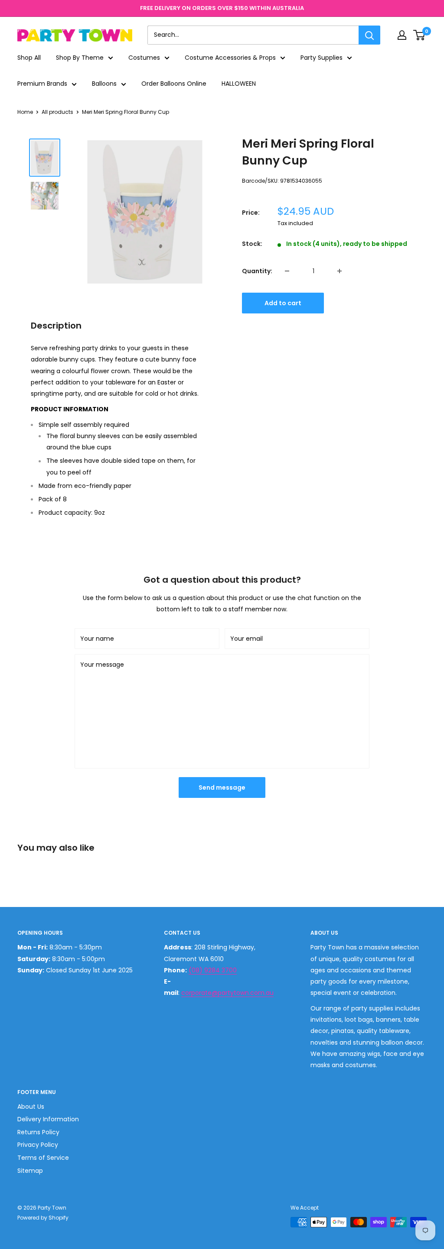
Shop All (29, 57)
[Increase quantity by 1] (339, 271)
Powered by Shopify (43, 1217)
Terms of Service (43, 1157)
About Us (30, 1106)
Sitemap (30, 1170)
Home (25, 112)
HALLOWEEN (239, 83)
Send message (222, 787)
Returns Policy (38, 1132)
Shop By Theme (80, 57)
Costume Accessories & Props (230, 57)
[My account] (402, 35)
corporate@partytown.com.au (227, 992)
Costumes (144, 57)
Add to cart (282, 303)
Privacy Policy (37, 1144)
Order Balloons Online (173, 83)
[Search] (369, 35)
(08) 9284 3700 (213, 970)
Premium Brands (42, 83)
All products (57, 112)
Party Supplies (321, 57)
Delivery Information (48, 1119)
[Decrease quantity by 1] (287, 271)
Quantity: (257, 271)
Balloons (104, 83)
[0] (419, 35)
